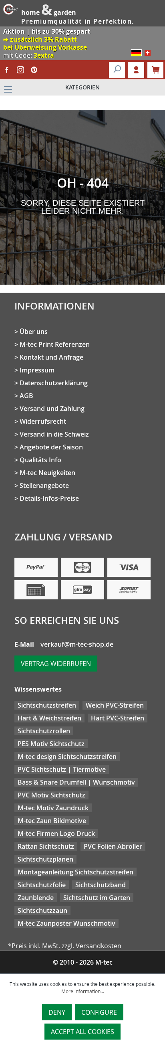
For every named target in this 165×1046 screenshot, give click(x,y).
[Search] (117, 70)
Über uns (34, 331)
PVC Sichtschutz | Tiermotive (62, 769)
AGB (26, 395)
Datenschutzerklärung (54, 382)
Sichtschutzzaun (42, 910)
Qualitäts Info (40, 459)
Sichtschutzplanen (45, 859)
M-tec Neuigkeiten (47, 472)
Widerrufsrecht (43, 421)
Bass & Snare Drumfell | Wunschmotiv (76, 782)
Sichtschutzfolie (42, 884)
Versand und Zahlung (52, 408)
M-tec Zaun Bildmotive (52, 820)
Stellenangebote (44, 485)
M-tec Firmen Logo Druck (56, 833)
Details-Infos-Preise (49, 498)
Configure (99, 1012)
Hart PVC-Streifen (117, 718)
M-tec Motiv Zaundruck (53, 807)
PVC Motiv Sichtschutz (51, 795)
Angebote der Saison (51, 447)
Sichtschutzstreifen (47, 705)
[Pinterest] (34, 70)
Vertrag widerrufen (56, 663)
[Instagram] (20, 70)
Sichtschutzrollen (44, 730)
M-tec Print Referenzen (55, 344)
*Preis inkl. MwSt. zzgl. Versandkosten (64, 945)
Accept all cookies (82, 1031)
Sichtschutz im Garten (96, 897)
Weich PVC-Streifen (115, 705)
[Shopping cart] (155, 70)
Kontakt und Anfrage (51, 357)
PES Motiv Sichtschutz (51, 743)
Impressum (37, 370)
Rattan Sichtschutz (46, 846)
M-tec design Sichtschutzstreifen (67, 756)
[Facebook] (7, 70)
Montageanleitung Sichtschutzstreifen (75, 872)
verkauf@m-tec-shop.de (76, 644)
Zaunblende (36, 897)
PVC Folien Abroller (113, 846)
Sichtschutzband (100, 884)
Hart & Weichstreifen (49, 718)
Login (136, 70)
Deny (56, 1012)
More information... (82, 991)
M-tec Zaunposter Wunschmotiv (66, 923)
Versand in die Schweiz (54, 434)
